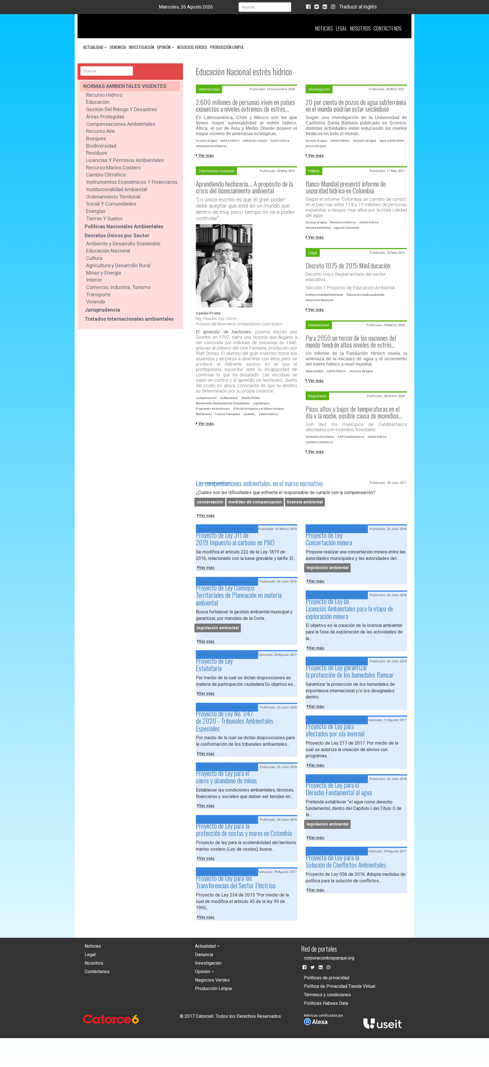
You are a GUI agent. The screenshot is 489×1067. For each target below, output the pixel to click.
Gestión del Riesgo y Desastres (121, 109)
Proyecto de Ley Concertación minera (329, 538)
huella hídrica (280, 140)
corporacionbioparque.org (329, 958)
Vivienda (95, 302)
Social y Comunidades (111, 204)
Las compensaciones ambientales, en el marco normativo (259, 483)
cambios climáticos (319, 442)
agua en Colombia (346, 227)
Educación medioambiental (365, 294)
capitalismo (261, 403)
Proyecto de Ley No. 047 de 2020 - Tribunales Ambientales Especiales (234, 720)
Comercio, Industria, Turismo (118, 287)
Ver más (206, 155)
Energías (96, 211)
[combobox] (265, 7)
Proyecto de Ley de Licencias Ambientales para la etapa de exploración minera (349, 608)
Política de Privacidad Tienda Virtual (339, 986)
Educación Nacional (108, 251)
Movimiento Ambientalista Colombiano (223, 403)
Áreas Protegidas (105, 117)
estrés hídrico (230, 140)
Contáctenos (388, 28)
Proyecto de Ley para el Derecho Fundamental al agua (339, 788)
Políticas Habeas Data (326, 1003)
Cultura (94, 258)
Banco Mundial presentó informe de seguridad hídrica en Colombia (346, 187)
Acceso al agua (206, 140)
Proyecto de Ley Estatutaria (214, 664)
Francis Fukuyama (227, 414)
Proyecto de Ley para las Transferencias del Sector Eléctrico (236, 881)
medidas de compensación (255, 502)
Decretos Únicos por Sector (117, 235)
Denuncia (118, 47)
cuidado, (249, 414)
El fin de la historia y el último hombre (258, 408)
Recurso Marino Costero (113, 168)
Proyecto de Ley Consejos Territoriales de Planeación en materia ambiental (239, 594)
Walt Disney (203, 414)
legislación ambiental (327, 567)
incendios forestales (320, 436)
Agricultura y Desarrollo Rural (118, 265)
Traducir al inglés (358, 7)
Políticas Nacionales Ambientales (124, 226)
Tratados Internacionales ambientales (129, 319)
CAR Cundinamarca (351, 436)
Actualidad (93, 47)
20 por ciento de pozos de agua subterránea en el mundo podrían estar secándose (356, 105)
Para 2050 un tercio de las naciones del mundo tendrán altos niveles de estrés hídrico (351, 341)
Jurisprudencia (102, 310)
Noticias (324, 28)
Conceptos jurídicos (214, 483)
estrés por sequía (255, 140)
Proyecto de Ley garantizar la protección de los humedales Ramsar (350, 671)
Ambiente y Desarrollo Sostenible (123, 244)
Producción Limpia (226, 47)
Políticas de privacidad (326, 977)
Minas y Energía (103, 273)
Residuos (96, 153)
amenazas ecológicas (211, 146)
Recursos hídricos (343, 222)
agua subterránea (391, 140)
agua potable (314, 371)
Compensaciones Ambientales (120, 124)
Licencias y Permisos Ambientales (125, 160)
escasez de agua (364, 140)
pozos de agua (316, 146)
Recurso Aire (100, 131)
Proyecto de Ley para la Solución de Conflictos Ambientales (346, 861)
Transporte (98, 295)
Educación (98, 102)
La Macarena (229, 398)
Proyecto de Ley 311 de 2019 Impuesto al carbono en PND (235, 538)
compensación (206, 398)
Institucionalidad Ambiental (116, 189)
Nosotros (360, 28)
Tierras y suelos (104, 218)
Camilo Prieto (250, 398)
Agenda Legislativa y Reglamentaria (227, 529)
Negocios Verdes (192, 47)
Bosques (96, 138)
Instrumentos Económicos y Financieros (132, 182)
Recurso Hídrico (104, 95)
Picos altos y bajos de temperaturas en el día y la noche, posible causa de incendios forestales (353, 412)
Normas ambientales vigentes (124, 86)
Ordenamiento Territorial (113, 197)
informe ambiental (318, 227)
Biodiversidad (101, 146)
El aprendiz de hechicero (213, 408)
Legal (341, 28)
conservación (210, 502)
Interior (94, 280)
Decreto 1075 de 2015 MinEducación (348, 265)
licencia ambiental (305, 502)
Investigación (141, 47)
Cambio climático (106, 175)
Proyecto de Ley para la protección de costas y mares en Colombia (244, 829)
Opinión (164, 47)
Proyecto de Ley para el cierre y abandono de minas (226, 776)
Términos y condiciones (327, 994)
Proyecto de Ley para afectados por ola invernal (335, 729)
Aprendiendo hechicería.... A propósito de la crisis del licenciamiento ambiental (244, 187)
